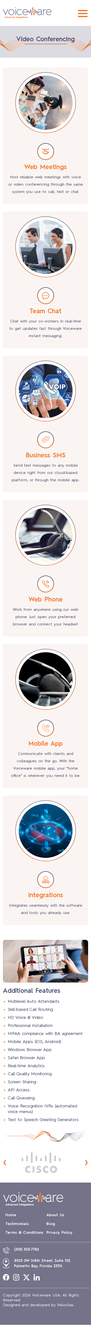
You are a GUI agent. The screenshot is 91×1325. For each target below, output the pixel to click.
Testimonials (17, 1224)
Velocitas (65, 1305)
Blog (50, 1224)
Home (10, 1215)
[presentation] (5, 1162)
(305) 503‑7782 (26, 1250)
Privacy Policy (59, 1233)
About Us (55, 1215)
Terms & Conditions (24, 1233)
